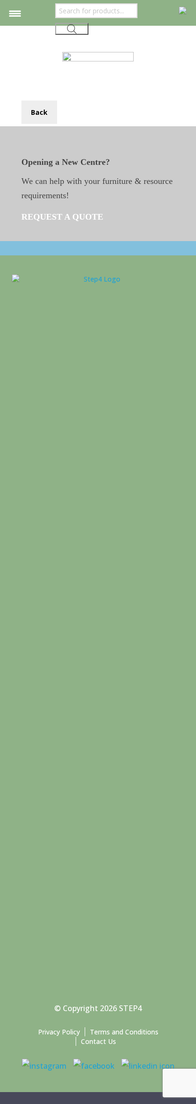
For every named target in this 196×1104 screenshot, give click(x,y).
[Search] (71, 29)
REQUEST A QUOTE (63, 217)
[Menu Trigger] (15, 13)
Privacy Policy (59, 1031)
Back (39, 112)
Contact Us (98, 1041)
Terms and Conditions (124, 1031)
